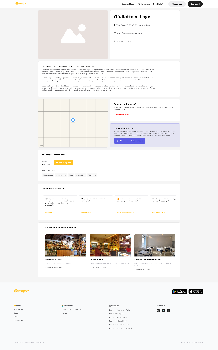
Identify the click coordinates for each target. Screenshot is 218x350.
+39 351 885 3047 (125, 41)
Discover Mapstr (128, 4)
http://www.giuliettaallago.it (129, 33)
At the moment (144, 4)
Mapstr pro (177, 4)
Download (195, 4)
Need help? (158, 4)
